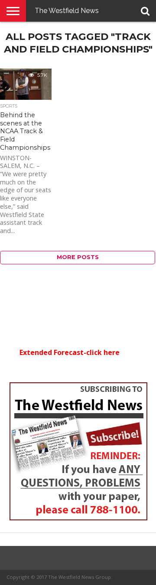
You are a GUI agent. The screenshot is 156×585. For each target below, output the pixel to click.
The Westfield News (67, 11)
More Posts (78, 257)
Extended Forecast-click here (70, 352)
